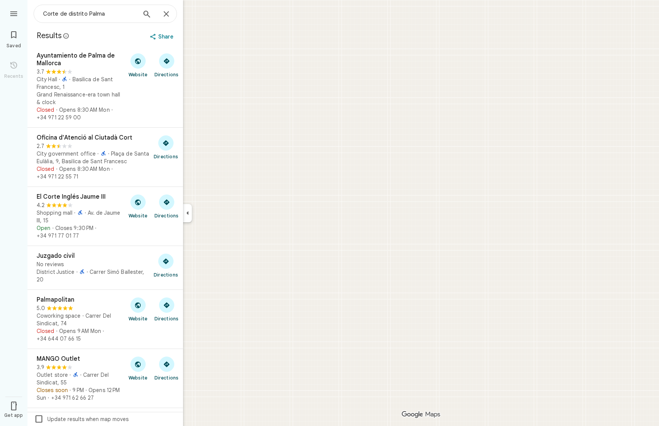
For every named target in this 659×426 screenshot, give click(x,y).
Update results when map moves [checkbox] (81, 419)
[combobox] (89, 13)
